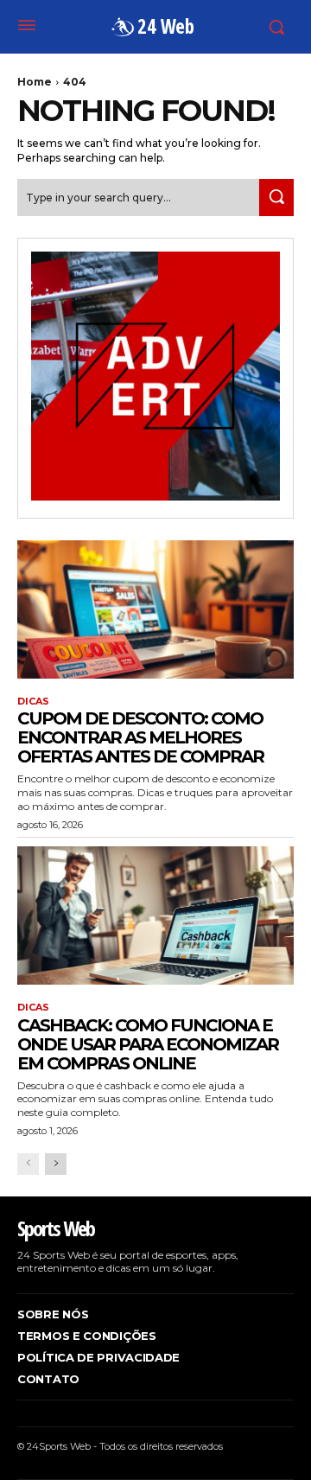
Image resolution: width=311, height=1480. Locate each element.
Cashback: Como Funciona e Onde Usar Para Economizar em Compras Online (147, 1044)
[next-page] (56, 1164)
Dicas (33, 701)
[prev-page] (28, 1164)
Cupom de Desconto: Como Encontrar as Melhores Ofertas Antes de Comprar (140, 737)
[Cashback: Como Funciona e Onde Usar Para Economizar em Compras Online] (155, 915)
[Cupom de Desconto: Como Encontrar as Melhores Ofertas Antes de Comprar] (155, 609)
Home (34, 81)
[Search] (276, 197)
